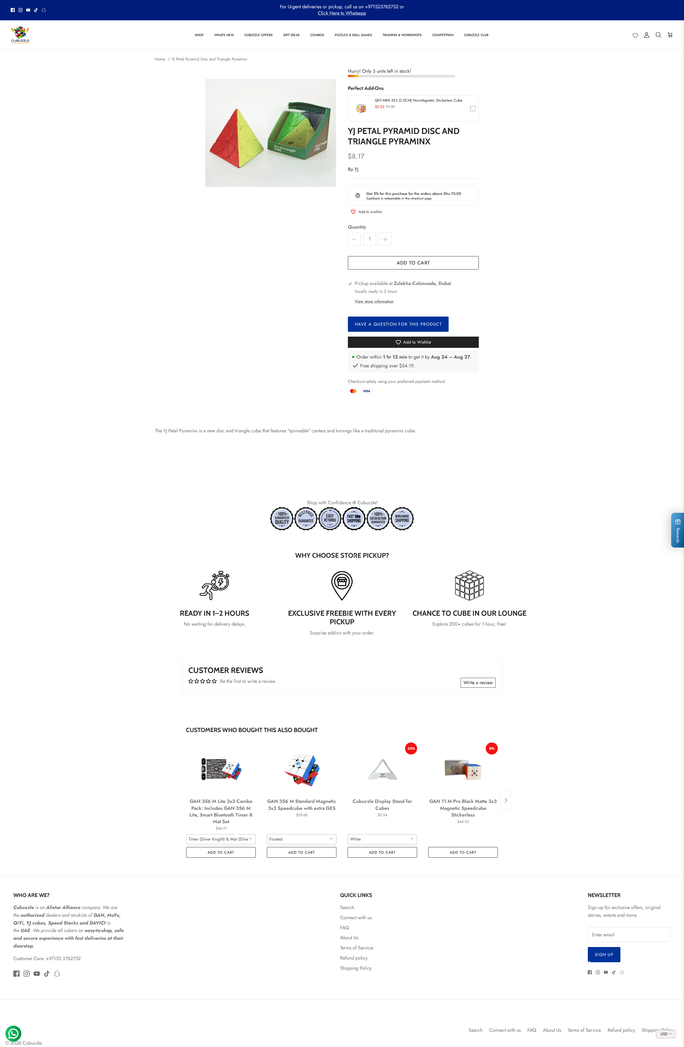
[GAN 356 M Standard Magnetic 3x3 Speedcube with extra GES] (301, 769)
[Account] (645, 35)
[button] (413, 108)
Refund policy (354, 957)
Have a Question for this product (398, 324)
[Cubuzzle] (20, 35)
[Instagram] (20, 10)
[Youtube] (28, 10)
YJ (356, 169)
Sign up (604, 955)
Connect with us (356, 917)
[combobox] (221, 839)
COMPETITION (442, 35)
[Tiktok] (36, 10)
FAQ (344, 927)
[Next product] (506, 800)
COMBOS (317, 35)
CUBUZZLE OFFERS (258, 35)
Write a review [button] (478, 682)
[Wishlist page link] (635, 35)
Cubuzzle (32, 1043)
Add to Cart (413, 262)
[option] (270, 132)
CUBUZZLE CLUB (476, 35)
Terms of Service (356, 947)
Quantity (357, 227)
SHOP (199, 35)
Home (160, 59)
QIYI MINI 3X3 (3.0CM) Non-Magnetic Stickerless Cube (418, 100)
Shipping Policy (356, 968)
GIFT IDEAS (291, 35)
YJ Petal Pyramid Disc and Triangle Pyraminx (209, 59)
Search (347, 907)
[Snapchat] (44, 10)
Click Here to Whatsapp (342, 13)
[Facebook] (13, 10)
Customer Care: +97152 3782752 (47, 958)
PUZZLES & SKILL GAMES (353, 35)
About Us (349, 937)
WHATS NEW (224, 35)
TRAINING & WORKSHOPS (402, 35)
